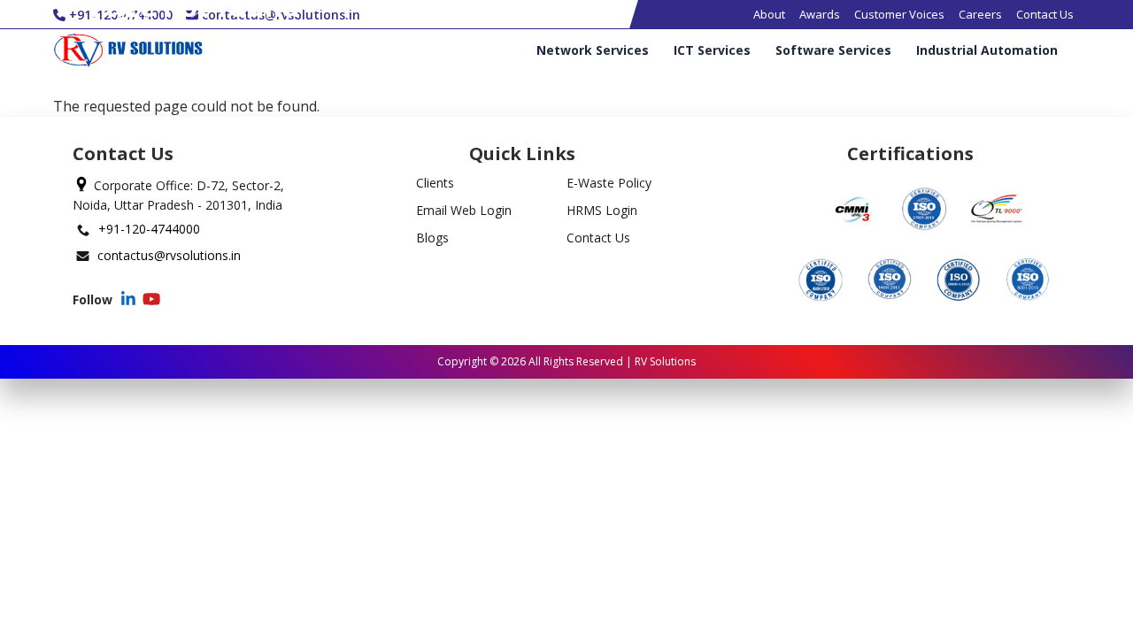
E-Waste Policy (608, 182)
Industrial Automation (987, 50)
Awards (819, 14)
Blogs (432, 237)
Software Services (833, 50)
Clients (435, 182)
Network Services (592, 50)
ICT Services (712, 50)
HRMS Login (601, 210)
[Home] (128, 50)
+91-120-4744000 (149, 228)
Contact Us (1045, 14)
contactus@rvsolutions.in (169, 255)
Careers (980, 14)
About (769, 14)
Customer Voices (899, 14)
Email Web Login (464, 210)
